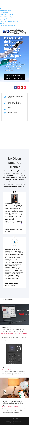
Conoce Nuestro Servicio (6, 14)
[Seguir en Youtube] (22, 87)
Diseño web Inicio (4, 12)
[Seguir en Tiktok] (25, 87)
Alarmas (2, 23)
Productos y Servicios (5, 10)
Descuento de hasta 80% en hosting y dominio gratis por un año (13, 48)
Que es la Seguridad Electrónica (8, 18)
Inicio (1, 7)
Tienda (2, 9)
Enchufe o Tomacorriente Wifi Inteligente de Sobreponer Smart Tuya (12, 403)
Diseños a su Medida (5, 16)
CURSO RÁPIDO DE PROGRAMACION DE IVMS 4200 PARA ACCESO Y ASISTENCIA (13, 329)
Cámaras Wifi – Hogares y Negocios (9, 21)
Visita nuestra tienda (15, 131)
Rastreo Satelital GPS (5, 27)
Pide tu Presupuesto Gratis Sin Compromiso (13, 77)
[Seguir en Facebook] (15, 87)
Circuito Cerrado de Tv (6, 19)
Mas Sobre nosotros (16, 142)
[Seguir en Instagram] (18, 87)
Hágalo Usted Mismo (14, 406)
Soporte (19, 335)
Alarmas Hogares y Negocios (7, 25)
